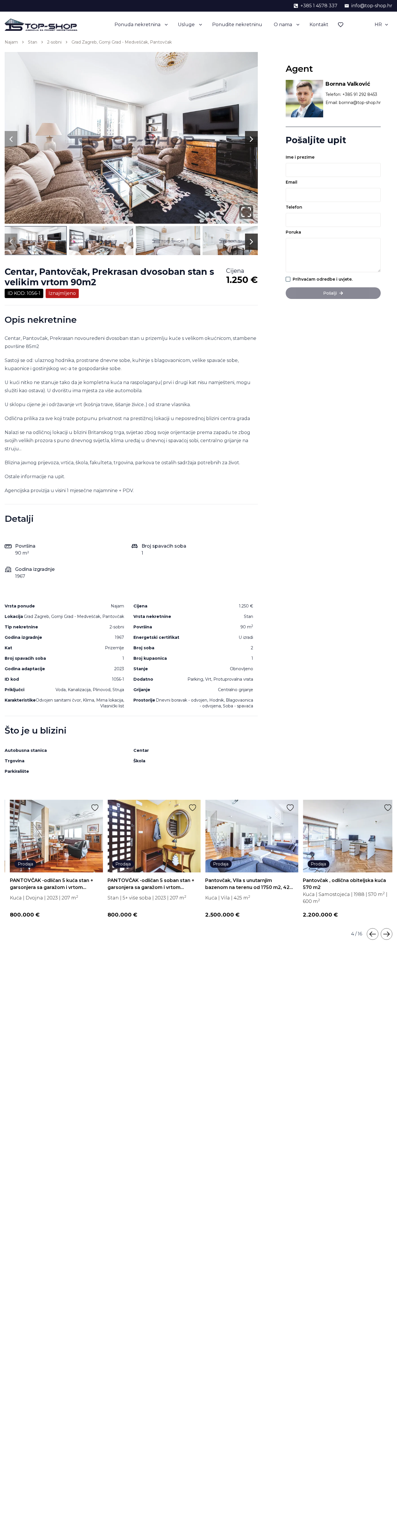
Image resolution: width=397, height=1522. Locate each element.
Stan (32, 42)
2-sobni (54, 42)
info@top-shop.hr (371, 5)
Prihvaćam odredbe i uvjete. (323, 279)
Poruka (293, 232)
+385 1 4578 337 (319, 5)
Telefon (294, 207)
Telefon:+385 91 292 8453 (351, 94)
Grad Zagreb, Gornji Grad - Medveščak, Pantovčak (121, 42)
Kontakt (319, 24)
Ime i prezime (300, 157)
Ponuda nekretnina (137, 24)
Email (291, 182)
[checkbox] (288, 279)
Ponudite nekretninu (237, 24)
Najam (11, 42)
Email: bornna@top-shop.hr (353, 102)
